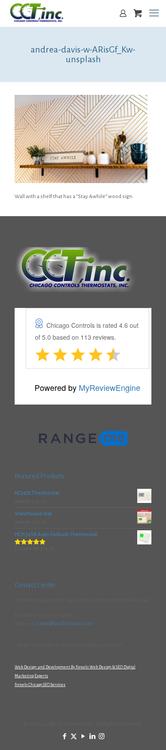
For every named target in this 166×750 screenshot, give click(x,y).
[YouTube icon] (83, 736)
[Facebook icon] (64, 736)
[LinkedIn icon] (92, 736)
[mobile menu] (154, 13)
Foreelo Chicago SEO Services (40, 684)
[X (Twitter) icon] (73, 736)
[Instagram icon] (101, 736)
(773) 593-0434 (57, 615)
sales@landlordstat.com (64, 623)
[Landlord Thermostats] (36, 13)
